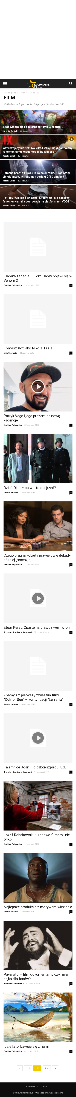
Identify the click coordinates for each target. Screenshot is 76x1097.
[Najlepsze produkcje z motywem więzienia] (38, 878)
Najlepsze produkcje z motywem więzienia (38, 907)
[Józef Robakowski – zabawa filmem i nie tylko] (38, 806)
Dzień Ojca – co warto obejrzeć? (30, 488)
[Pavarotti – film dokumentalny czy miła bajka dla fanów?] (38, 945)
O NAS (44, 1086)
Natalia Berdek (10, 131)
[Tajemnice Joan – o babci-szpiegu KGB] (38, 738)
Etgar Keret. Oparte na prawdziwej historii (37, 627)
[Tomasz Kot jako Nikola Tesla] (38, 319)
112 (28, 1068)
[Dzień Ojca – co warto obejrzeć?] (38, 459)
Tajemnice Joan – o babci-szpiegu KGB (35, 767)
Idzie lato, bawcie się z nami (26, 1046)
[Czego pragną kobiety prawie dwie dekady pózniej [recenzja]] (38, 526)
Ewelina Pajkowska (13, 285)
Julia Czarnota (10, 353)
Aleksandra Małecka (14, 983)
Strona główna (11, 92)
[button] (71, 83)
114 (47, 1068)
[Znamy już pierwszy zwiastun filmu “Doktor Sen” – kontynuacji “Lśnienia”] (38, 666)
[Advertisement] (38, 39)
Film (23, 92)
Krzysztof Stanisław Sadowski (18, 632)
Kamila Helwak (11, 492)
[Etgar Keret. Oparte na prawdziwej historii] (38, 598)
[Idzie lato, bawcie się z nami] (38, 1017)
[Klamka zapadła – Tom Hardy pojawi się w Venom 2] (38, 247)
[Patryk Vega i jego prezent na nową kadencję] (38, 386)
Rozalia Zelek (9, 155)
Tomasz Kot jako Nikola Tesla (28, 348)
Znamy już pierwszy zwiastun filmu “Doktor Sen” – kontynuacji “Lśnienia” (33, 697)
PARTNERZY (32, 1086)
